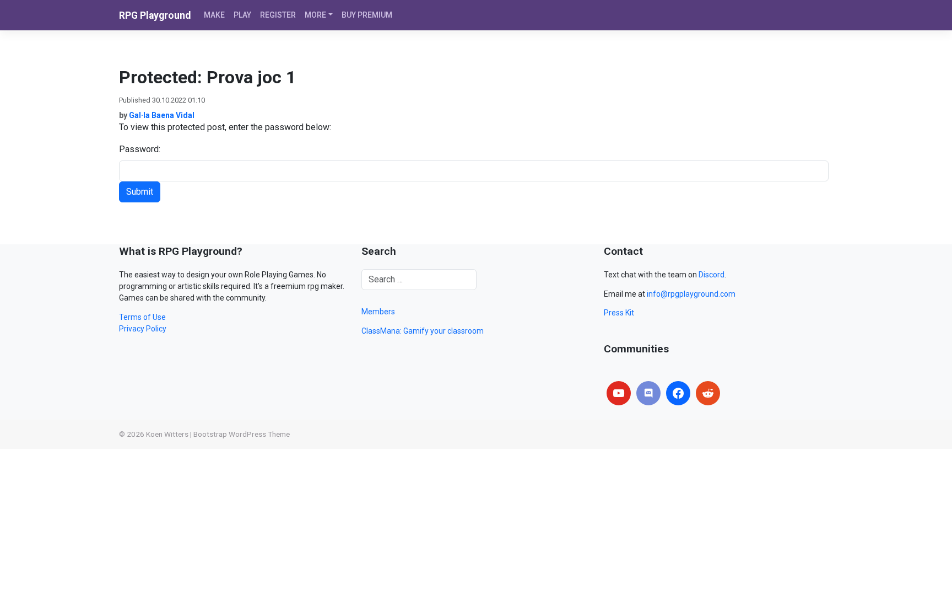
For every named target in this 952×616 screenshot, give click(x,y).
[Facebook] (678, 393)
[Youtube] (619, 393)
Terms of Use (142, 317)
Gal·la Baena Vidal (161, 115)
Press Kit (619, 312)
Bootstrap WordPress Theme (241, 434)
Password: (139, 149)
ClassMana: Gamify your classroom (422, 330)
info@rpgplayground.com (691, 294)
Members (378, 311)
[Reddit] (708, 393)
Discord (711, 274)
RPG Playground (155, 15)
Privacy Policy (142, 328)
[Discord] (648, 393)
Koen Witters (167, 434)
